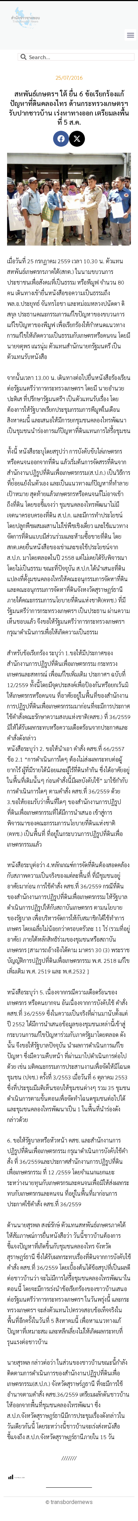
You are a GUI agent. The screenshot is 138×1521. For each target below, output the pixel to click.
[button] (130, 35)
